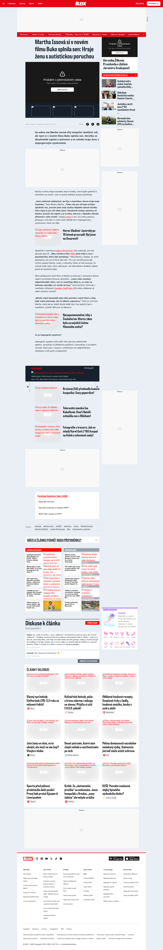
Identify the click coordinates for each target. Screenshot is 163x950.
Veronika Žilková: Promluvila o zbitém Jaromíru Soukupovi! (116, 64)
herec (76, 526)
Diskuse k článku (42, 623)
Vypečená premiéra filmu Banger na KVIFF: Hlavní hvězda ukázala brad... (34, 558)
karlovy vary (48, 526)
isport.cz (86, 586)
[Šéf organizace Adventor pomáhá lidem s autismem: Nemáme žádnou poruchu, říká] (52, 582)
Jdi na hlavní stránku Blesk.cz (115, 75)
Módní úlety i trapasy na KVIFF (50, 514)
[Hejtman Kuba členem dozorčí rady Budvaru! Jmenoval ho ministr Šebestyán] (90, 558)
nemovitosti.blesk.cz (90, 610)
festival (38, 526)
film (68, 529)
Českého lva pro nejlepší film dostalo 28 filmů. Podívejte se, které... (34, 593)
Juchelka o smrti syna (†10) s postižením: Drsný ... (126, 108)
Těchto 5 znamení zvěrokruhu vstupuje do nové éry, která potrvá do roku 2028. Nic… (72, 594)
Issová (68, 217)
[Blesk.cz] (80, 3)
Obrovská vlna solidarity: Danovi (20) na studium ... (125, 121)
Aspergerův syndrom (81, 529)
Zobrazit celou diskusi (88, 661)
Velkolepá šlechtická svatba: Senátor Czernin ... (126, 95)
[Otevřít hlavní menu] (3, 3)
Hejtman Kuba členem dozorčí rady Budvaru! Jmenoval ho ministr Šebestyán (72, 558)
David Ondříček (41, 529)
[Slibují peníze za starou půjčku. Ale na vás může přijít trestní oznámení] (52, 606)
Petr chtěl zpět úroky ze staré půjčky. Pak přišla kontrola (72, 568)
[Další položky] (143, 34)
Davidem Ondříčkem (63, 288)
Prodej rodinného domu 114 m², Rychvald (71, 604)
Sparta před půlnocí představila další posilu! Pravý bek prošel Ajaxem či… (72, 581)
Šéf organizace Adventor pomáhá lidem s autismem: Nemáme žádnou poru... (33, 582)
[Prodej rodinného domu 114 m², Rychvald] (90, 606)
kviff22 (58, 526)
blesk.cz (85, 562)
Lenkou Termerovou (64, 251)
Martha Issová (86, 526)
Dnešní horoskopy (110, 610)
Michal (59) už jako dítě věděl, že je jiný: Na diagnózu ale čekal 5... (34, 569)
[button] (116, 858)
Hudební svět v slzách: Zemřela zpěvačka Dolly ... (125, 83)
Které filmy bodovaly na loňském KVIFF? (54, 508)
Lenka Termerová (57, 529)
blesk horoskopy (88, 598)
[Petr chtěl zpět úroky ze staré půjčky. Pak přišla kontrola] (90, 570)
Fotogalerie (36, 368)
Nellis (72, 254)
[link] (37, 858)
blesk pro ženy (88, 574)
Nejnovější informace (46, 502)
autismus (67, 526)
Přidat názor (92, 623)
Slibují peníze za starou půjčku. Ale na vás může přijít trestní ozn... (33, 605)
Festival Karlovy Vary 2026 (52, 496)
